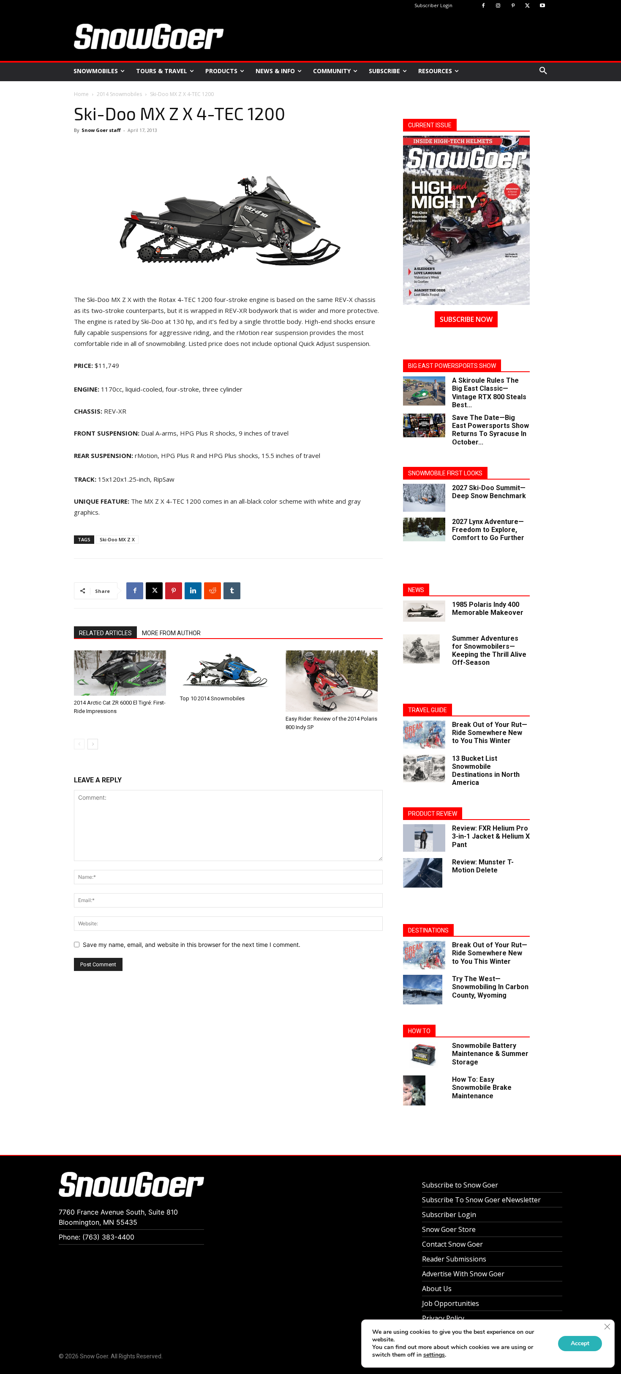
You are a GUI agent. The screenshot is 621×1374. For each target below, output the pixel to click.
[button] (543, 71)
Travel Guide (427, 710)
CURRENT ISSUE (430, 125)
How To (419, 1031)
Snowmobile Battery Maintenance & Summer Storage (490, 1054)
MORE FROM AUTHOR (171, 633)
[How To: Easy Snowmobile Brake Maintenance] (414, 1090)
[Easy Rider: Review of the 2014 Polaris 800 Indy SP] (334, 681)
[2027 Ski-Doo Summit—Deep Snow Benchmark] (424, 498)
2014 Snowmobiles (119, 94)
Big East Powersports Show (452, 365)
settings (434, 1355)
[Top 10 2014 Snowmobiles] (228, 670)
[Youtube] (542, 6)
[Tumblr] (231, 590)
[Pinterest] (513, 6)
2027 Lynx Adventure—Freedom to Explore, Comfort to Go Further (488, 530)
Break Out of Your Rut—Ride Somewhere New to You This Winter (489, 733)
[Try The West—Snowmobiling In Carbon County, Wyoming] (422, 989)
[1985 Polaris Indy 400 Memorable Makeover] (424, 611)
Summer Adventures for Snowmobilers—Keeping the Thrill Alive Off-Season (489, 650)
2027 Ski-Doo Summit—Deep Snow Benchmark (489, 492)
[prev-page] (79, 744)
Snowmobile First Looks (445, 473)
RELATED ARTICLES (105, 633)
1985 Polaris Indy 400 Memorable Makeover (487, 609)
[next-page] (92, 744)
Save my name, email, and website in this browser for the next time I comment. (191, 944)
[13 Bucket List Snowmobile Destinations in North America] (424, 768)
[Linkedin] (193, 590)
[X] (527, 6)
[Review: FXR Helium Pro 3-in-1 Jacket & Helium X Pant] (424, 838)
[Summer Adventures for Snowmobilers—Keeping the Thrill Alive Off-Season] (421, 649)
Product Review (432, 813)
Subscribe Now (466, 319)
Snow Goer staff (101, 130)
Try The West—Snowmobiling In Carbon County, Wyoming (490, 987)
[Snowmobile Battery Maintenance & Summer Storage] (424, 1054)
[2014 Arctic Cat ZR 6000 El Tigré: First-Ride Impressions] (122, 673)
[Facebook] (483, 6)
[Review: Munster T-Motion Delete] (422, 873)
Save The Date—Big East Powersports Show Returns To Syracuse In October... (490, 430)
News (416, 590)
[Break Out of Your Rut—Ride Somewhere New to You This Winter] (424, 735)
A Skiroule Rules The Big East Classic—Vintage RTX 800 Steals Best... (489, 392)
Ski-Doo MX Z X (117, 539)
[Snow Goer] (149, 36)
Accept (580, 1343)
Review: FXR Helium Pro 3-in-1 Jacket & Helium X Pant (491, 836)
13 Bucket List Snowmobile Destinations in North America (486, 770)
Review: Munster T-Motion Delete (483, 866)
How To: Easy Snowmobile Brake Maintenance (482, 1087)
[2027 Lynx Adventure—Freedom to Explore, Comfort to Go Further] (424, 529)
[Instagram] (498, 6)
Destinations (428, 930)
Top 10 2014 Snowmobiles (212, 698)
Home (81, 94)
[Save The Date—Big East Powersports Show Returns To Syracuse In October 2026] (424, 425)
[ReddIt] (212, 590)
